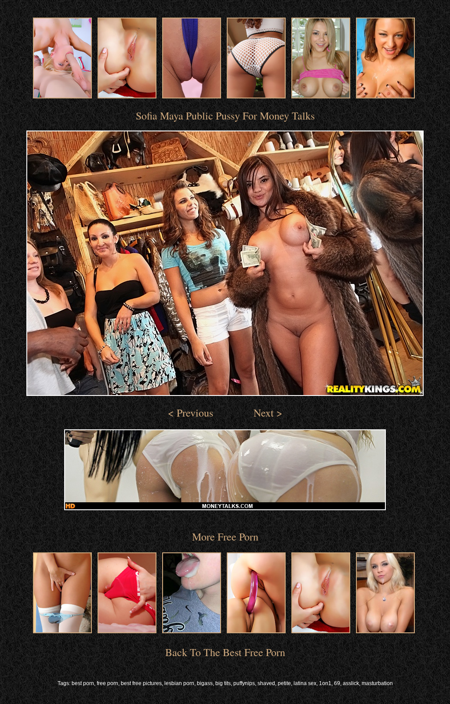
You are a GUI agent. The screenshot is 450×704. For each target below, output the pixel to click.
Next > (268, 413)
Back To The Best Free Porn (225, 652)
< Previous (190, 413)
